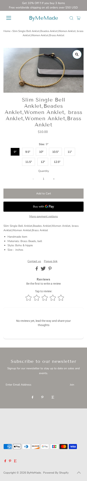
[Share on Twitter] (44, 270)
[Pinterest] (42, 397)
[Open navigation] (13, 18)
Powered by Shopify (56, 473)
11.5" (28, 162)
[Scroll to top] (79, 473)
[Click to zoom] (77, 54)
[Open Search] (71, 18)
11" (70, 152)
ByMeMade (43, 18)
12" (43, 162)
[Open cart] (79, 18)
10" (41, 152)
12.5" (57, 162)
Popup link (50, 261)
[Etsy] (53, 397)
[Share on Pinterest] (50, 270)
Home (7, 31)
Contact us (34, 261)
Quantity (43, 171)
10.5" (55, 152)
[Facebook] (32, 397)
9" (15, 152)
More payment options (43, 216)
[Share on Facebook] (37, 270)
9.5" (27, 152)
